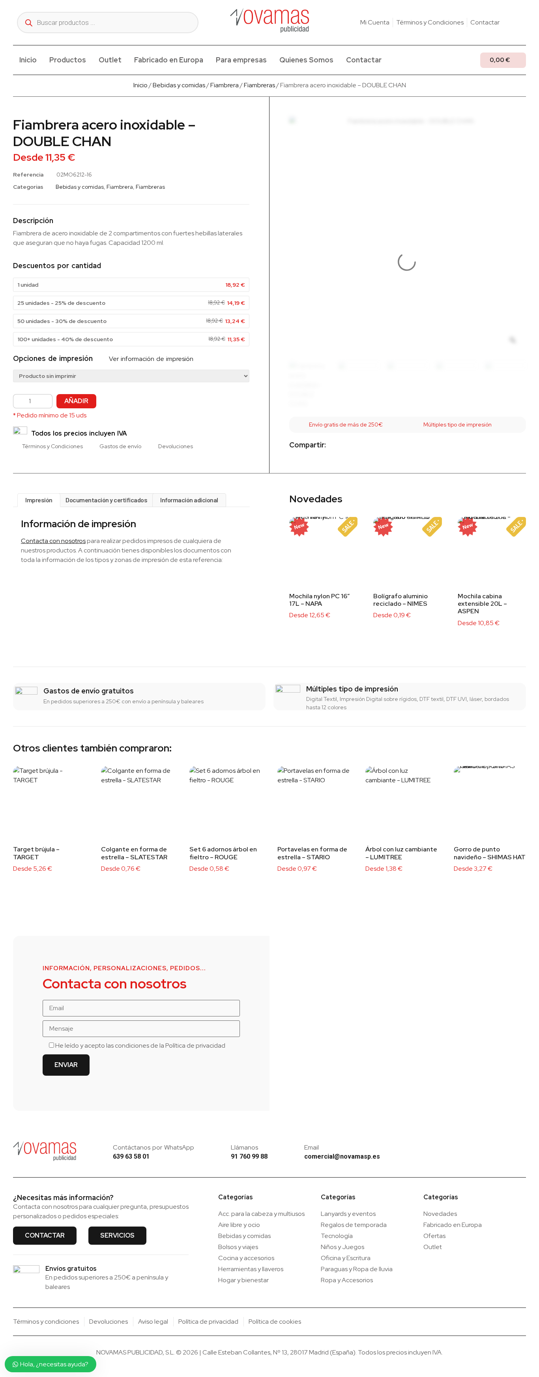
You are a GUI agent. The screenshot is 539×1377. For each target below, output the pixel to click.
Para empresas (241, 59)
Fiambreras (259, 85)
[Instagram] (510, 22)
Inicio (28, 59)
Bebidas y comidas (179, 85)
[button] (338, 445)
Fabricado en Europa (168, 59)
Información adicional (189, 499)
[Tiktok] (523, 22)
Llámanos (244, 1147)
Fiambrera (224, 85)
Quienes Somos (306, 59)
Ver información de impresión (150, 359)
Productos (67, 59)
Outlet (110, 59)
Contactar (364, 59)
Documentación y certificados (106, 499)
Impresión (38, 499)
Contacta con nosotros (53, 541)
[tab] (38, 500)
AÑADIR (76, 401)
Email (311, 1147)
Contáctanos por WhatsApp (153, 1147)
